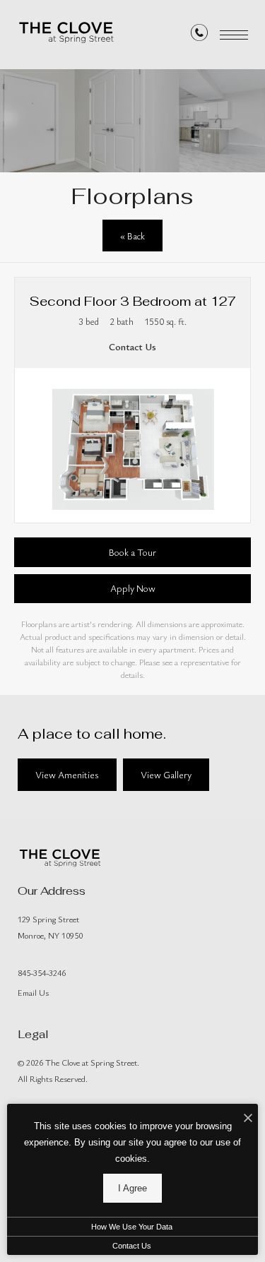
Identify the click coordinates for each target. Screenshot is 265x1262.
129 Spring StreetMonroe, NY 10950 (50, 927)
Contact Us (131, 1246)
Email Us (33, 992)
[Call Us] (199, 35)
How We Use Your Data (131, 1226)
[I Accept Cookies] (248, 1118)
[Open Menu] (234, 35)
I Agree (132, 1188)
